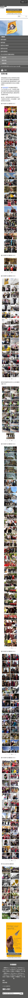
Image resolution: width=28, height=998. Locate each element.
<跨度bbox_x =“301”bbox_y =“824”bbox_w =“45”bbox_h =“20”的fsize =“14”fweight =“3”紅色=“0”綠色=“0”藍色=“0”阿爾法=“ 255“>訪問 (14, 976)
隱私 (4, 980)
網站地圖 (5, 982)
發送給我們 (5, 87)
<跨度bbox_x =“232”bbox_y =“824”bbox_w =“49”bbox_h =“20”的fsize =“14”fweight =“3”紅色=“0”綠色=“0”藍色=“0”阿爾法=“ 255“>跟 (14, 969)
